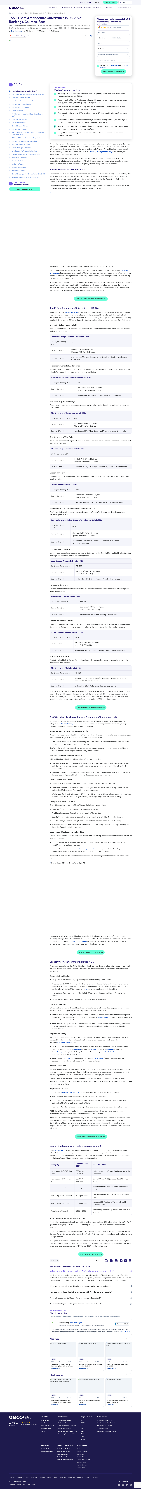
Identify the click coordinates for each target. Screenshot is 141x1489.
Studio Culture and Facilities (21, 144)
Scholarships (97, 8)
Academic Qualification (19, 157)
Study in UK (54, 1261)
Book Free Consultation (25, 189)
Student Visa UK (62, 1457)
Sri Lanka (80, 1477)
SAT (82, 1428)
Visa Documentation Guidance (67, 1426)
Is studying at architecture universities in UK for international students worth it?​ (82, 1271)
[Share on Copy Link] (125, 1260)
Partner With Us (46, 1428)
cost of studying (59, 1150)
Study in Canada (82, 1451)
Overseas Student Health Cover (67, 1431)
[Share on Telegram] (121, 1260)
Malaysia (42, 1477)
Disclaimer (12, 1485)
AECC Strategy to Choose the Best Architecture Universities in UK (28, 133)
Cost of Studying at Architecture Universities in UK (28, 174)
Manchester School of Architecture (23, 101)
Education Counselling (64, 1420)
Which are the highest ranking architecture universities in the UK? (76, 1304)
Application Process (64, 1423)
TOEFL (83, 1423)
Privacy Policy (115, 65)
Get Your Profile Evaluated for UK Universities (91, 1136)
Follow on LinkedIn (123, 1324)
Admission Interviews (19, 167)
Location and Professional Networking (24, 151)
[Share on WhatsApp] (106, 1260)
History (86, 989)
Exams (86, 8)
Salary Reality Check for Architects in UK (25, 177)
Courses (77, 8)
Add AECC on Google (19, 36)
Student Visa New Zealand (65, 1459)
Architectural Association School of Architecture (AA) (28, 115)
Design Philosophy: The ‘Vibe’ (21, 148)
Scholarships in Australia (104, 1420)
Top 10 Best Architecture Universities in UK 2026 (28, 94)
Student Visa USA (62, 1454)
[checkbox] (98, 66)
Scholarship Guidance (64, 1428)
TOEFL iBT (66, 1058)
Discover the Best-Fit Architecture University (91, 707)
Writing (93, 1049)
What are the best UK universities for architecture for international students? (81, 1286)
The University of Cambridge (21, 104)
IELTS (82, 1420)
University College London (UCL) (22, 98)
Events (89, 2)
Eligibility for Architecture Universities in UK (26, 154)
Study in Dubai (81, 1468)
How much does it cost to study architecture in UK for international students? (81, 1292)
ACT (82, 1434)
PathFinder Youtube (47, 1449)
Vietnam (95, 1477)
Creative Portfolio (18, 161)
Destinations (66, 8)
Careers (43, 1431)
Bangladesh (20, 1477)
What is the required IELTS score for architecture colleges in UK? (75, 1298)
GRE (82, 1436)
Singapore (71, 1477)
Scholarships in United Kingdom (106, 1431)
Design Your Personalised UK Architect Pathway (91, 298)
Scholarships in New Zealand (106, 1423)
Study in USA (80, 1454)
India (27, 1477)
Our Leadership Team (47, 1426)
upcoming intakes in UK (71, 1092)
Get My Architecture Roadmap (112, 71)
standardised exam (64, 1042)
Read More (125, 1331)
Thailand (87, 1477)
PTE (82, 1426)
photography (103, 1017)
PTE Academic (98, 1058)
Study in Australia (82, 1449)
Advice (82, 2)
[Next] (130, 1338)
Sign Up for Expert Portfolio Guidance (91, 952)
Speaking (77, 1049)
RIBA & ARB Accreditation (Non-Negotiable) (26, 138)
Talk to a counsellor (110, 2)
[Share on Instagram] (130, 1260)
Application (109, 8)
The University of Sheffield (20, 107)
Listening (58, 1052)
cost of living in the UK (85, 849)
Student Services (123, 8)
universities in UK (71, 312)
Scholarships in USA (103, 1428)
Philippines (63, 1477)
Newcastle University (19, 123)
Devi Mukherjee (16, 31)
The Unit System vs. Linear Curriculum (24, 141)
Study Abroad (52, 8)
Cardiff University (17, 111)
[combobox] (125, 2)
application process (79, 941)
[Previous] (126, 1338)
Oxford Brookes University (20, 126)
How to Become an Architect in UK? (24, 91)
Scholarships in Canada (104, 1426)
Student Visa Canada (63, 1451)
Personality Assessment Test (66, 1434)
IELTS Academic (111, 1052)
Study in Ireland (81, 1462)
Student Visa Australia (63, 1449)
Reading (109, 1049)
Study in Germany (82, 1465)
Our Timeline (45, 1423)
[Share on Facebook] (111, 1260)
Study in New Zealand (83, 1459)
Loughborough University (20, 119)
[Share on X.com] (116, 1260)
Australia (11, 1477)
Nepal (49, 1477)
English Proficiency (18, 164)
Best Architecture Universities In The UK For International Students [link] (45, 13)
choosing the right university (100, 152)
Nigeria (55, 1477)
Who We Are (45, 1420)
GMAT (83, 1439)
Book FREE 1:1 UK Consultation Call (91, 1254)
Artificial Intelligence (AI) (70, 724)
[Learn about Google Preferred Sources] (28, 36)
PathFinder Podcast (47, 1451)
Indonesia (34, 1477)
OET (82, 1431)
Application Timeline (18, 171)
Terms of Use (31, 1485)
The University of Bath (19, 129)
